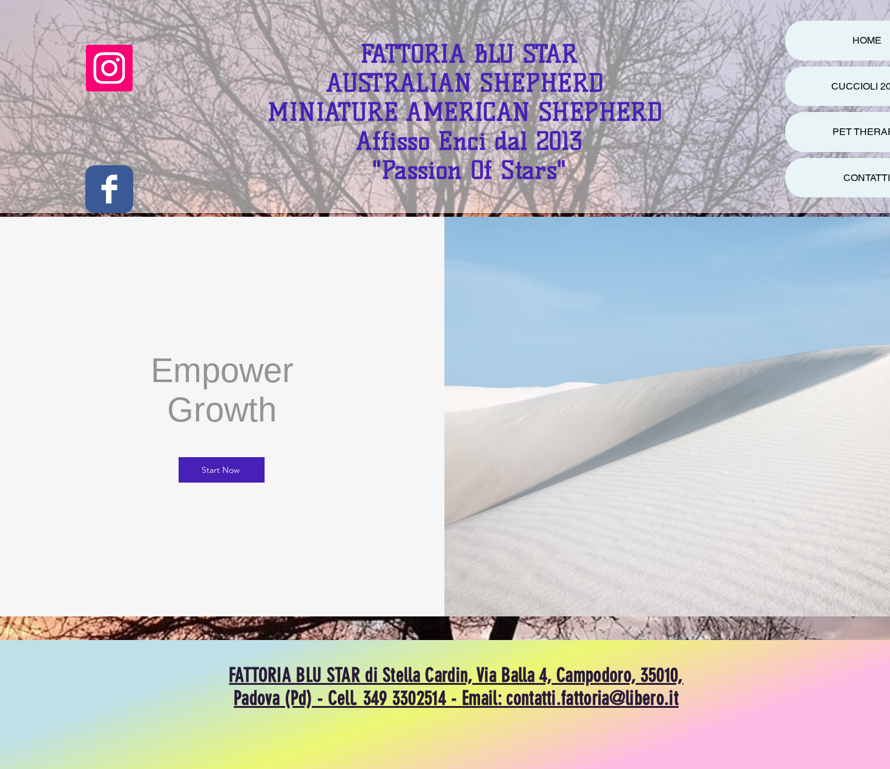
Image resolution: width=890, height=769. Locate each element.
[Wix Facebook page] (109, 189)
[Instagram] (109, 68)
